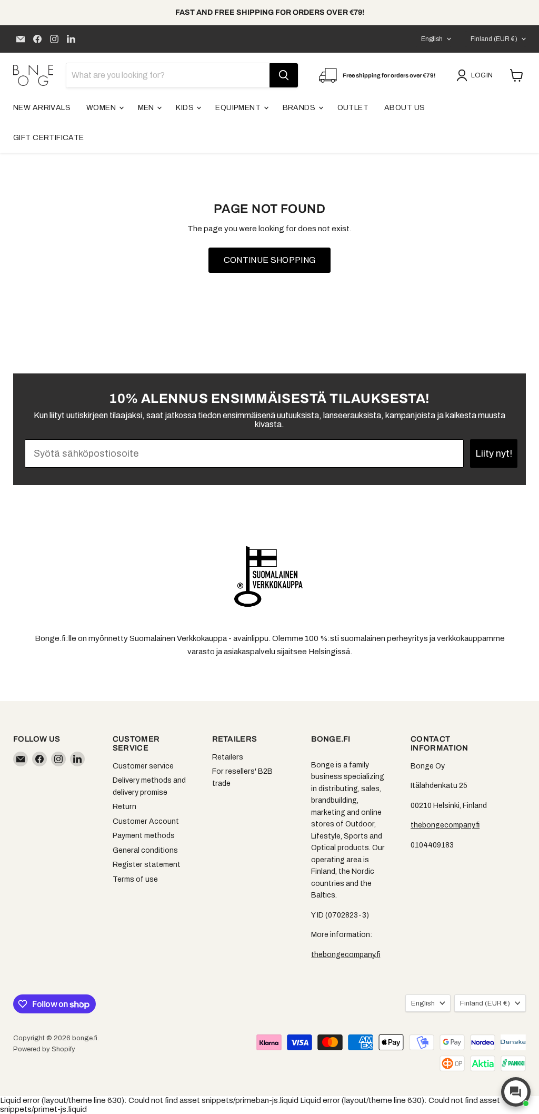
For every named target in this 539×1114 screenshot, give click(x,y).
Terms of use (135, 879)
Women (102, 108)
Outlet (353, 108)
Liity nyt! (493, 453)
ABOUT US (404, 108)
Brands (300, 108)
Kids (185, 108)
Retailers (227, 757)
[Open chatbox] (516, 1092)
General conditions (145, 850)
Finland (494, 39)
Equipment (238, 108)
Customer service (143, 766)
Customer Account (146, 821)
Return (124, 807)
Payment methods (144, 836)
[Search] (284, 75)
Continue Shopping (269, 259)
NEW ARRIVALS (42, 108)
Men (147, 108)
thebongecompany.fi (345, 955)
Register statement (147, 865)
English (432, 39)
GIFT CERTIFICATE (48, 138)
